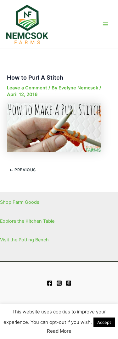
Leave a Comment (27, 88)
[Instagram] (59, 283)
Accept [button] (104, 322)
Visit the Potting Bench (24, 240)
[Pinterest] (68, 283)
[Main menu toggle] (105, 24)
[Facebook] (50, 283)
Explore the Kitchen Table (27, 221)
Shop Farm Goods (19, 202)
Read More (59, 331)
